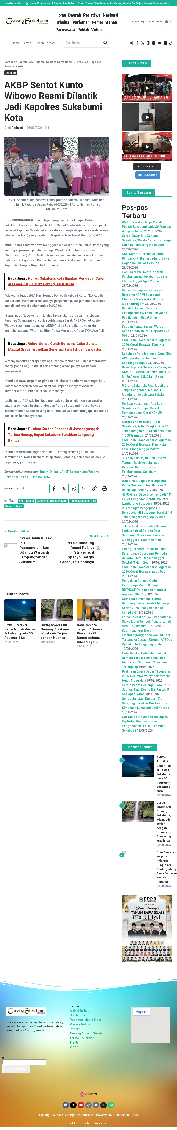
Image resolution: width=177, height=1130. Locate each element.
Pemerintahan (104, 22)
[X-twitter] (73, 1105)
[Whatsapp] (111, 1105)
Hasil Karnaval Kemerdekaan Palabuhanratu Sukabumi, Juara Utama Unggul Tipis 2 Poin (144, 276)
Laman (27, 43)
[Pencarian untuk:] (82, 42)
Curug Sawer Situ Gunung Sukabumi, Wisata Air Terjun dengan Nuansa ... (55, 631)
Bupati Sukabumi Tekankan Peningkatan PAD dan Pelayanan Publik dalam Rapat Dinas (144, 313)
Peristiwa (92, 15)
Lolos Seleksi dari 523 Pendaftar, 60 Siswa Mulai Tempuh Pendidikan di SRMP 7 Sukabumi (147, 621)
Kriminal (63, 22)
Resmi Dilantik (14, 506)
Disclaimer (77, 1015)
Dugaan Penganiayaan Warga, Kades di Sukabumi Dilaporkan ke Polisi (145, 331)
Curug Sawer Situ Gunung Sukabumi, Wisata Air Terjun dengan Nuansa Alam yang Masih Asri (147, 240)
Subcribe (18, 1069)
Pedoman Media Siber (85, 1020)
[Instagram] (103, 1105)
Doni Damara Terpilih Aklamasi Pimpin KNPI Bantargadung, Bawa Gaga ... (90, 633)
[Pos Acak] (131, 43)
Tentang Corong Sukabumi (88, 1033)
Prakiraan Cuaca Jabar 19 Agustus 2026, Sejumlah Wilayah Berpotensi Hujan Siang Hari (146, 676)
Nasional (110, 15)
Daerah (74, 15)
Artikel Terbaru (80, 1010)
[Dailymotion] (96, 1105)
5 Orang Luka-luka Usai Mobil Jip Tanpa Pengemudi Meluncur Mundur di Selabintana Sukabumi (145, 390)
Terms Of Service (82, 1038)
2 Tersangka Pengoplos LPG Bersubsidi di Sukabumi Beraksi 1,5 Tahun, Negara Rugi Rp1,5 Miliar (147, 512)
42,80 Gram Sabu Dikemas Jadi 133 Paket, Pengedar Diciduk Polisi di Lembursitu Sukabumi (147, 499)
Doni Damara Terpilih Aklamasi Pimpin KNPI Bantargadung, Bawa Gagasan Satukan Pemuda (145, 258)
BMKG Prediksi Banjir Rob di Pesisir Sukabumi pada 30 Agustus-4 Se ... (19, 631)
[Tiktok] (88, 1105)
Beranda (9, 62)
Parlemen (81, 22)
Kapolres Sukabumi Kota (52, 500)
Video (96, 29)
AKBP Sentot (26, 500)
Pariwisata (65, 29)
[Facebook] (66, 1105)
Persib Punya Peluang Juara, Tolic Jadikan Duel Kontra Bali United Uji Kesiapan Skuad (146, 689)
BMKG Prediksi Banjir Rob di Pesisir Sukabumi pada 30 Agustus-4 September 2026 (147, 226)
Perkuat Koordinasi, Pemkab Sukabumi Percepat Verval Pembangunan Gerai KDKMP (142, 408)
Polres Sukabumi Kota (83, 500)
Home (61, 15)
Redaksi (17, 127)
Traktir (74, 1042)
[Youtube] (81, 1105)
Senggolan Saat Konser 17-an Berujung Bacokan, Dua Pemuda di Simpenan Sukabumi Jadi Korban (146, 703)
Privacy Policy (80, 1024)
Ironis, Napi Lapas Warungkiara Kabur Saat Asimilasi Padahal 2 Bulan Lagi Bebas (144, 485)
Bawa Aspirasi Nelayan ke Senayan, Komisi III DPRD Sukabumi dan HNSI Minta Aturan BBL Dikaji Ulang (147, 372)
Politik (83, 29)
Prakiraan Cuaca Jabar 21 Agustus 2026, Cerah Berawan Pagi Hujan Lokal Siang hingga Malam (146, 444)
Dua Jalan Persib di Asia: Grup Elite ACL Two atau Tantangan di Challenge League (146, 358)
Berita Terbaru (46, 43)
